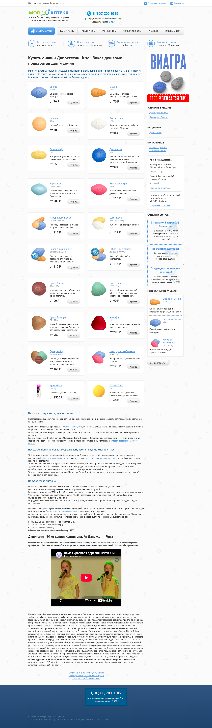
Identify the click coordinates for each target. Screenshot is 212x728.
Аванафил (114, 317)
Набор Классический (61, 217)
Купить (74, 102)
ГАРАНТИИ (153, 31)
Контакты (179, 3)
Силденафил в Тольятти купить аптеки (86, 672)
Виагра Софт (116, 118)
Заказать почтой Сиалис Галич (86, 678)
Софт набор (115, 217)
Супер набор (56, 351)
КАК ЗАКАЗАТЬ (67, 31)
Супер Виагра (116, 283)
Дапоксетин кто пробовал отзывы (61, 511)
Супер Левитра (58, 317)
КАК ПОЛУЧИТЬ (109, 31)
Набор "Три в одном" (120, 249)
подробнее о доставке (160, 188)
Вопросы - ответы (157, 3)
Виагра (53, 86)
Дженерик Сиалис (158, 117)
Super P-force (57, 183)
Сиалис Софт (56, 149)
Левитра (54, 118)
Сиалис (113, 86)
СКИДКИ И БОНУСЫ (132, 31)
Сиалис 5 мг (116, 385)
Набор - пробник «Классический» (158, 149)
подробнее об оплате (160, 205)
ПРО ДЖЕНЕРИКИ (172, 31)
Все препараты (44, 31)
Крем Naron (56, 385)
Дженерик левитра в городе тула (100, 458)
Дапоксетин (115, 149)
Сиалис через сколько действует (55, 458)
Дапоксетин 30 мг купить (70, 426)
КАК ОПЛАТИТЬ (88, 31)
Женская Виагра (118, 183)
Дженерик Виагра (158, 112)
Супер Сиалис (57, 283)
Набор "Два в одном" (61, 249)
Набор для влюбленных (122, 351)
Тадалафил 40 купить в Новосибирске (86, 675)
